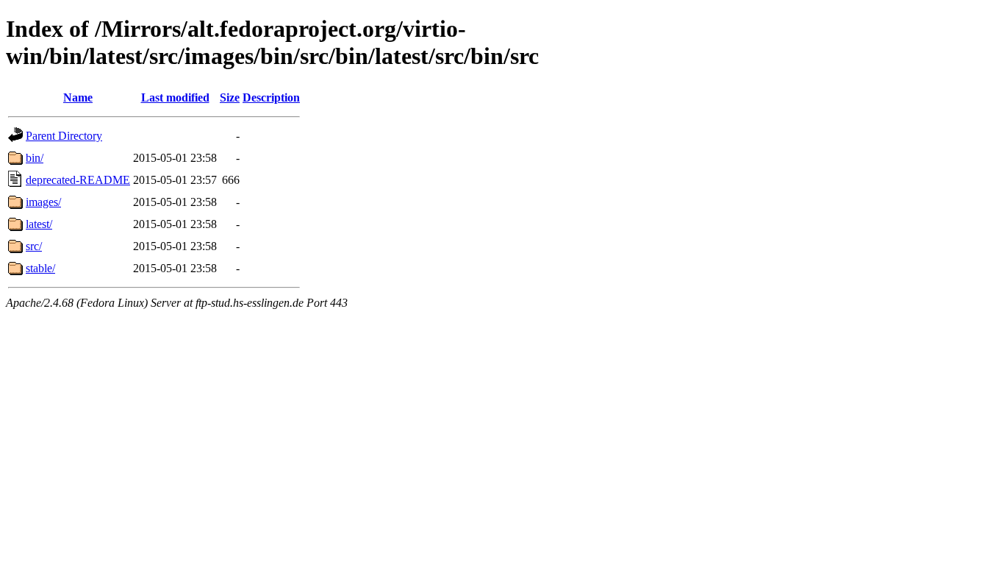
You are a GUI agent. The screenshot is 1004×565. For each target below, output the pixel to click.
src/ (34, 246)
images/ (43, 202)
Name (78, 97)
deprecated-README (78, 180)
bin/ (34, 158)
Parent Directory (64, 135)
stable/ (40, 268)
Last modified (175, 97)
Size (230, 97)
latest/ (39, 224)
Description (271, 97)
